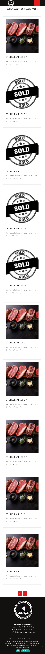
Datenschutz (32, 638)
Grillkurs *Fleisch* (16, 57)
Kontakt (11, 638)
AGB (25, 638)
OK (18, 651)
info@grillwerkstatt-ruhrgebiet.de (23, 632)
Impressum (19, 638)
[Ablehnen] (42, 646)
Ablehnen (25, 651)
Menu (37, 3)
